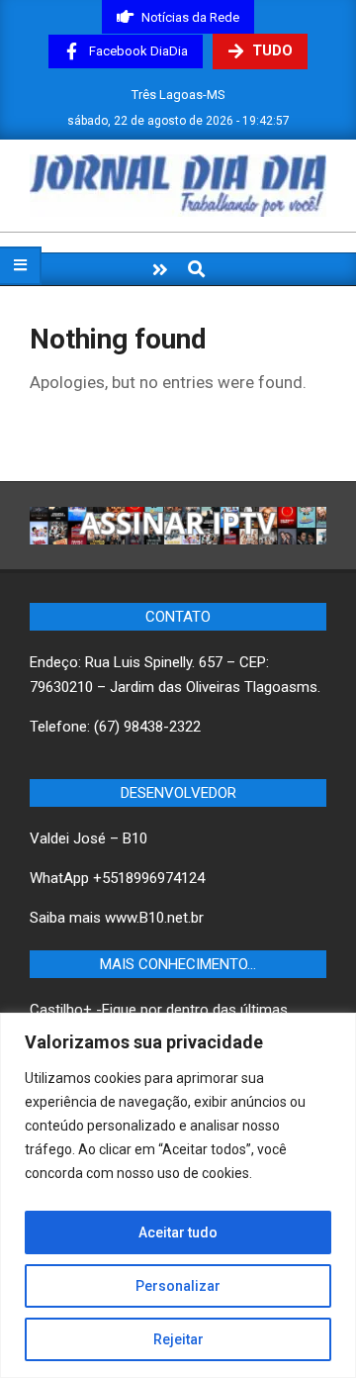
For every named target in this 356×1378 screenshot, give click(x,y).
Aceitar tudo (178, 1232)
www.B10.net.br (154, 918)
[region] (178, 1195)
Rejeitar (178, 1339)
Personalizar (178, 1286)
